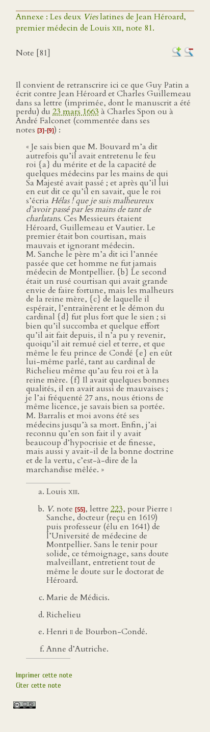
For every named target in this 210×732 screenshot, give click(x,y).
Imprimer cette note (44, 675)
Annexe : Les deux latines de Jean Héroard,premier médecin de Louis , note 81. (101, 22)
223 (117, 508)
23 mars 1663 (75, 111)
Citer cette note (38, 685)
